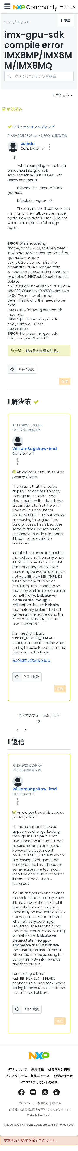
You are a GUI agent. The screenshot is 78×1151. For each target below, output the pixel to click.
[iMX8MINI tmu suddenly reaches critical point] (18, 730)
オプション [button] (61, 95)
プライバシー (25, 1103)
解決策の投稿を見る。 (43, 350)
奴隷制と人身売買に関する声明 (27, 1109)
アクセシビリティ (58, 1109)
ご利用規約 (41, 1103)
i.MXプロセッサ (18, 22)
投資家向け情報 (59, 1069)
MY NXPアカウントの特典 (39, 1082)
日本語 (65, 20)
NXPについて (17, 1069)
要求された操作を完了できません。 (31, 1140)
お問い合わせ (63, 1076)
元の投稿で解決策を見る (31, 660)
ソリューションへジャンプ (33, 126)
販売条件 (55, 1103)
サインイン (68, 7)
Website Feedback (39, 1115)
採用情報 (37, 1069)
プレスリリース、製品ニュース (27, 1076)
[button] (49, 147)
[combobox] (39, 76)
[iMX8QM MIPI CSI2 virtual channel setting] (25, 730)
